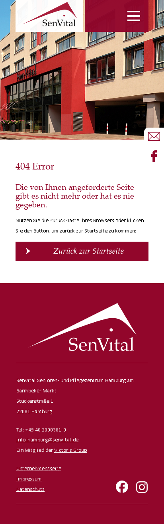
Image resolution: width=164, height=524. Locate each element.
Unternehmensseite (38, 468)
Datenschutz (30, 489)
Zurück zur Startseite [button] (88, 251)
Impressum (29, 479)
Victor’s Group (70, 450)
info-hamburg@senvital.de (47, 440)
